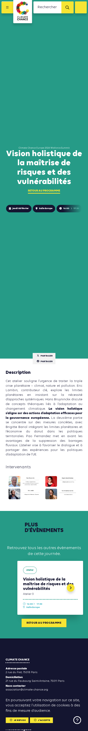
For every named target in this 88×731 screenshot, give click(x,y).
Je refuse (20, 720)
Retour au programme (44, 190)
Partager (47, 355)
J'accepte (44, 720)
